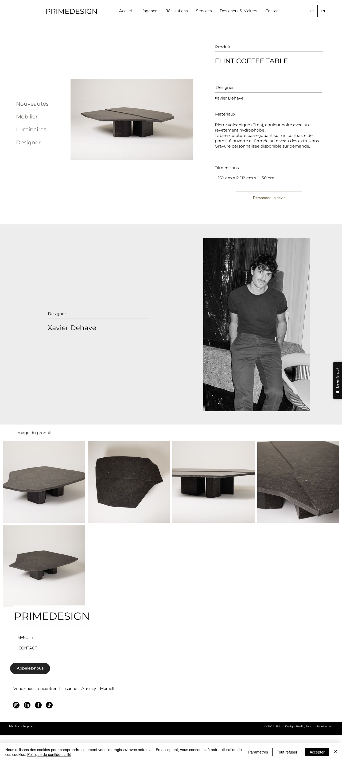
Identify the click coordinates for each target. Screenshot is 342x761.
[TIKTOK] (49, 705)
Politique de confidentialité (49, 754)
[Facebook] (38, 705)
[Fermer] (335, 752)
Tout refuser (287, 752)
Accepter (317, 752)
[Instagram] (16, 705)
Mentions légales (21, 726)
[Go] (39, 648)
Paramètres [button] (258, 752)
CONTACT (27, 648)
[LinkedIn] (27, 705)
